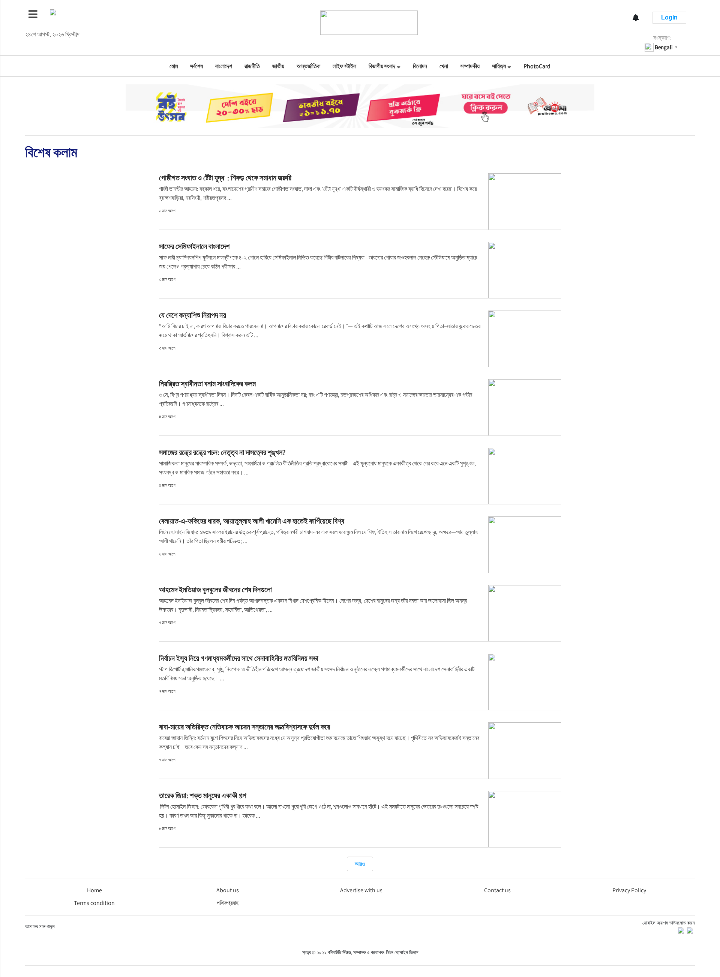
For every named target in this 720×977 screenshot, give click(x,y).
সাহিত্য (499, 66)
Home (94, 890)
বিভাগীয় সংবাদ (382, 66)
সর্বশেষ (196, 66)
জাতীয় (278, 66)
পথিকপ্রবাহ (227, 903)
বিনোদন (420, 66)
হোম (174, 66)
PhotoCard (537, 66)
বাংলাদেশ (223, 66)
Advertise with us (361, 890)
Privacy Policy (629, 890)
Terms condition (94, 903)
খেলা (444, 66)
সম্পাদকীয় (470, 66)
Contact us (497, 890)
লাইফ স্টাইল (344, 66)
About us (227, 890)
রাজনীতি (252, 66)
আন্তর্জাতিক (308, 66)
